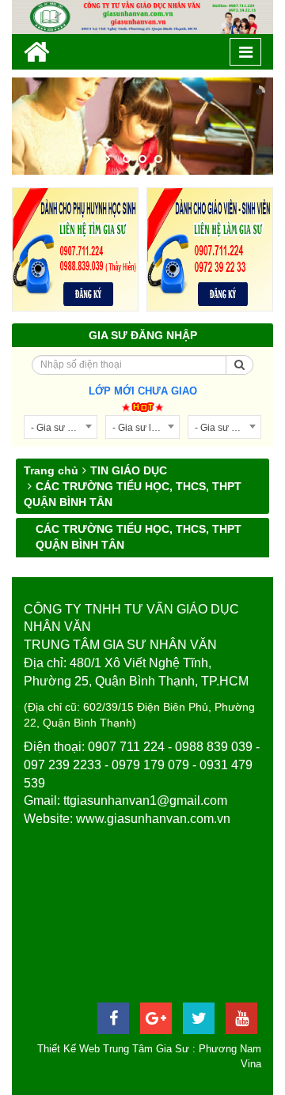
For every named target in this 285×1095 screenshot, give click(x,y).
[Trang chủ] (37, 52)
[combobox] (60, 427)
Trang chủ (51, 470)
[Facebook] (113, 1018)
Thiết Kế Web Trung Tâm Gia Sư (113, 1049)
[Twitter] (199, 1018)
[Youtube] (241, 1018)
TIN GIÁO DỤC (128, 470)
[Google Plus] (156, 1018)
